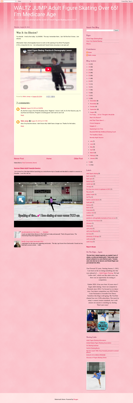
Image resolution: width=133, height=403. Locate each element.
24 (89, 70)
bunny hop (89, 181)
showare (89, 223)
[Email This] (47, 97)
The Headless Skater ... (97, 135)
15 (89, 95)
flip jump (89, 192)
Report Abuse (91, 247)
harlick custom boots (92, 200)
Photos (88, 44)
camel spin (89, 184)
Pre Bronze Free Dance (93, 221)
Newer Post (19, 158)
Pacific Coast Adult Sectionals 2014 (32, 241)
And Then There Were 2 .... (98, 120)
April (91, 150)
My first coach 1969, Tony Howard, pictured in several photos (102, 351)
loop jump (89, 210)
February (93, 155)
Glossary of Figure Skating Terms (96, 357)
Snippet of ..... (94, 126)
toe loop (88, 234)
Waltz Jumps (24, 121)
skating (88, 226)
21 (89, 78)
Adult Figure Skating (106, 273)
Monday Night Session (96, 137)
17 (89, 90)
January (92, 158)
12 (89, 165)
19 (89, 84)
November (93, 104)
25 (89, 67)
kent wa (88, 207)
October (92, 106)
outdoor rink (90, 213)
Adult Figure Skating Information (96, 340)
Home (48, 158)
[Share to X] (50, 97)
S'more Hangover (95, 123)
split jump (89, 228)
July (91, 141)
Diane (90, 52)
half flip (88, 197)
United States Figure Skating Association (98, 343)
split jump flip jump (92, 231)
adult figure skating (92, 173)
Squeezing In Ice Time (96, 129)
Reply (22, 115)
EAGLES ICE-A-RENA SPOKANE (95, 355)
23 (89, 72)
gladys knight (90, 194)
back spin (89, 179)
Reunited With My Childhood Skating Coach (103, 132)
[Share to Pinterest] (54, 97)
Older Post (78, 158)
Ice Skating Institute (92, 345)
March (92, 153)
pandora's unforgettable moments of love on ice (100, 218)
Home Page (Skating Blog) (94, 38)
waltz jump (89, 239)
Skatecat (23, 108)
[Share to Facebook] (52, 97)
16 (89, 93)
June (91, 144)
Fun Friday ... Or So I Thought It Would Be (102, 114)
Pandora (88, 215)
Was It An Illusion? (95, 117)
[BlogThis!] (49, 97)
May (91, 147)
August (92, 112)
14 (89, 98)
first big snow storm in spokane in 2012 (98, 189)
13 (89, 162)
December (93, 101)
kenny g (88, 205)
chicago (88, 186)
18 (89, 87)
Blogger (75, 399)
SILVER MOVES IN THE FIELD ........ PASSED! (35, 232)
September (93, 109)
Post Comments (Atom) (29, 163)
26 (89, 64)
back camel (89, 176)
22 (89, 75)
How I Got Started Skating (94, 41)
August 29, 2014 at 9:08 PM (35, 108)
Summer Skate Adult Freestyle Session (27, 168)
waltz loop (89, 242)
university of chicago (92, 236)
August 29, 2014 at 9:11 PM (39, 121)
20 (89, 81)
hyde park (89, 202)
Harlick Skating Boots (93, 348)
